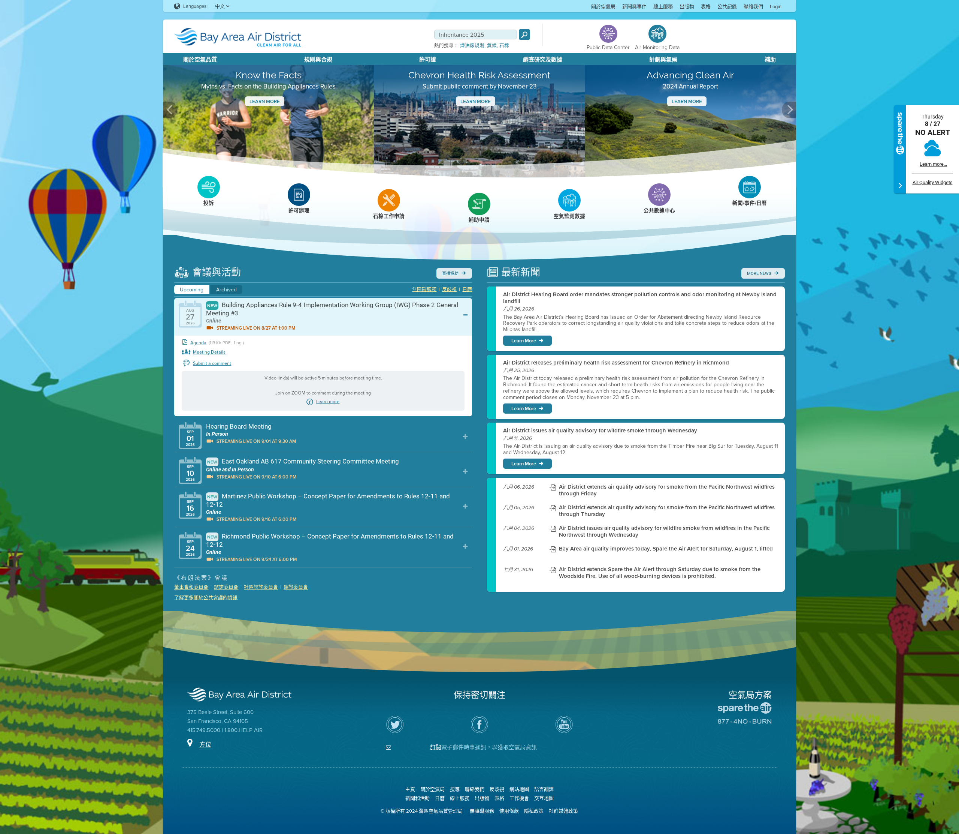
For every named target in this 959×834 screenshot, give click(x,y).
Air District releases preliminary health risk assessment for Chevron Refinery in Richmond (616, 362)
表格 (706, 6)
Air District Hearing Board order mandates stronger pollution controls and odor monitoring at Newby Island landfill (640, 297)
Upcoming (191, 289)
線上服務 (663, 6)
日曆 (467, 289)
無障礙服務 (424, 289)
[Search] (524, 34)
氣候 (492, 46)
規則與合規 (318, 59)
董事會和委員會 (191, 587)
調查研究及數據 (542, 59)
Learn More (264, 101)
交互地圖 (544, 798)
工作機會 (519, 798)
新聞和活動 (417, 798)
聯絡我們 (753, 6)
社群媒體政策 (563, 810)
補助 (770, 59)
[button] (170, 110)
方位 (205, 744)
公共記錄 (727, 6)
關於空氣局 (603, 6)
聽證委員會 (296, 587)
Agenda (198, 342)
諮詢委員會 (226, 587)
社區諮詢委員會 (261, 587)
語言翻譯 (544, 789)
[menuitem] (603, 6)
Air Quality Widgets (933, 182)
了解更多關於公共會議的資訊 (206, 597)
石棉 (504, 46)
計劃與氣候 (663, 59)
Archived (226, 289)
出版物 (687, 6)
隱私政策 (534, 810)
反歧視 (449, 289)
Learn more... (933, 164)
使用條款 (509, 810)
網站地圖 (519, 789)
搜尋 (455, 789)
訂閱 (435, 747)
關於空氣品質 (200, 59)
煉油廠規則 (472, 46)
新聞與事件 (634, 6)
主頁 (410, 789)
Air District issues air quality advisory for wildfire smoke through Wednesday (600, 430)
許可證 (427, 59)
